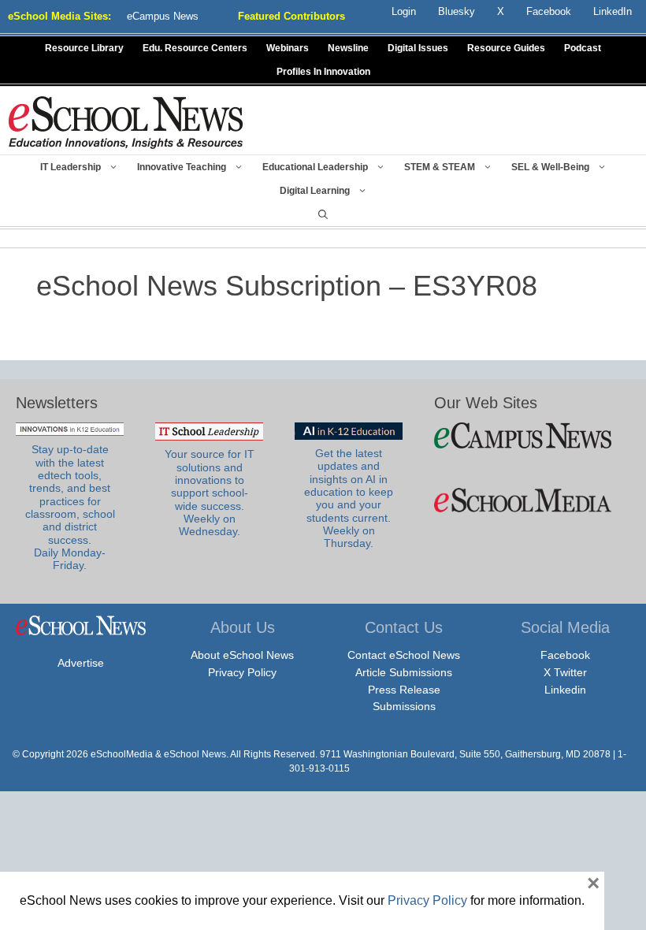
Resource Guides (506, 48)
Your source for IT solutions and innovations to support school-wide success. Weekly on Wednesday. (209, 493)
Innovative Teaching (181, 167)
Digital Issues (418, 48)
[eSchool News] (126, 121)
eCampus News (163, 16)
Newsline (348, 48)
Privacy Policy (242, 672)
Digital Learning (315, 190)
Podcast (582, 48)
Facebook (565, 655)
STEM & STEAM (439, 167)
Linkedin (565, 689)
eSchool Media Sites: (59, 16)
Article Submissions (403, 672)
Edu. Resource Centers (195, 48)
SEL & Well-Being (550, 167)
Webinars (287, 48)
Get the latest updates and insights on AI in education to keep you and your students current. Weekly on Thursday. (348, 498)
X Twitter (565, 672)
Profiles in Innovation (323, 71)
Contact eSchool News (403, 655)
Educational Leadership (315, 167)
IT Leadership (70, 167)
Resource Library (84, 48)
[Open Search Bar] (323, 214)
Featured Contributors (291, 16)
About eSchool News (242, 655)
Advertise (81, 663)
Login (404, 11)
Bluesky (456, 11)
